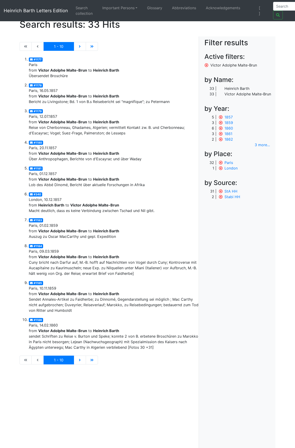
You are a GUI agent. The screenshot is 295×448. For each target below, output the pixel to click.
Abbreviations (184, 8)
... (262, 144)
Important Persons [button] (118, 8)
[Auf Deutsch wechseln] (251, 7)
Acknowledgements (223, 8)
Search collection (84, 11)
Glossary (154, 8)
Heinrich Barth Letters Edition (36, 10)
